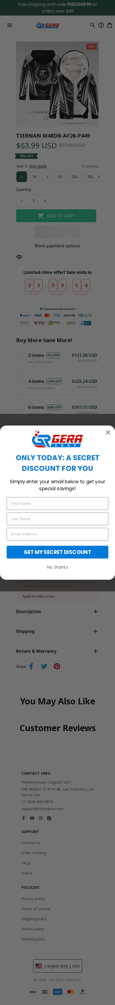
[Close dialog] (108, 432)
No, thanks (57, 567)
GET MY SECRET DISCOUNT (57, 552)
